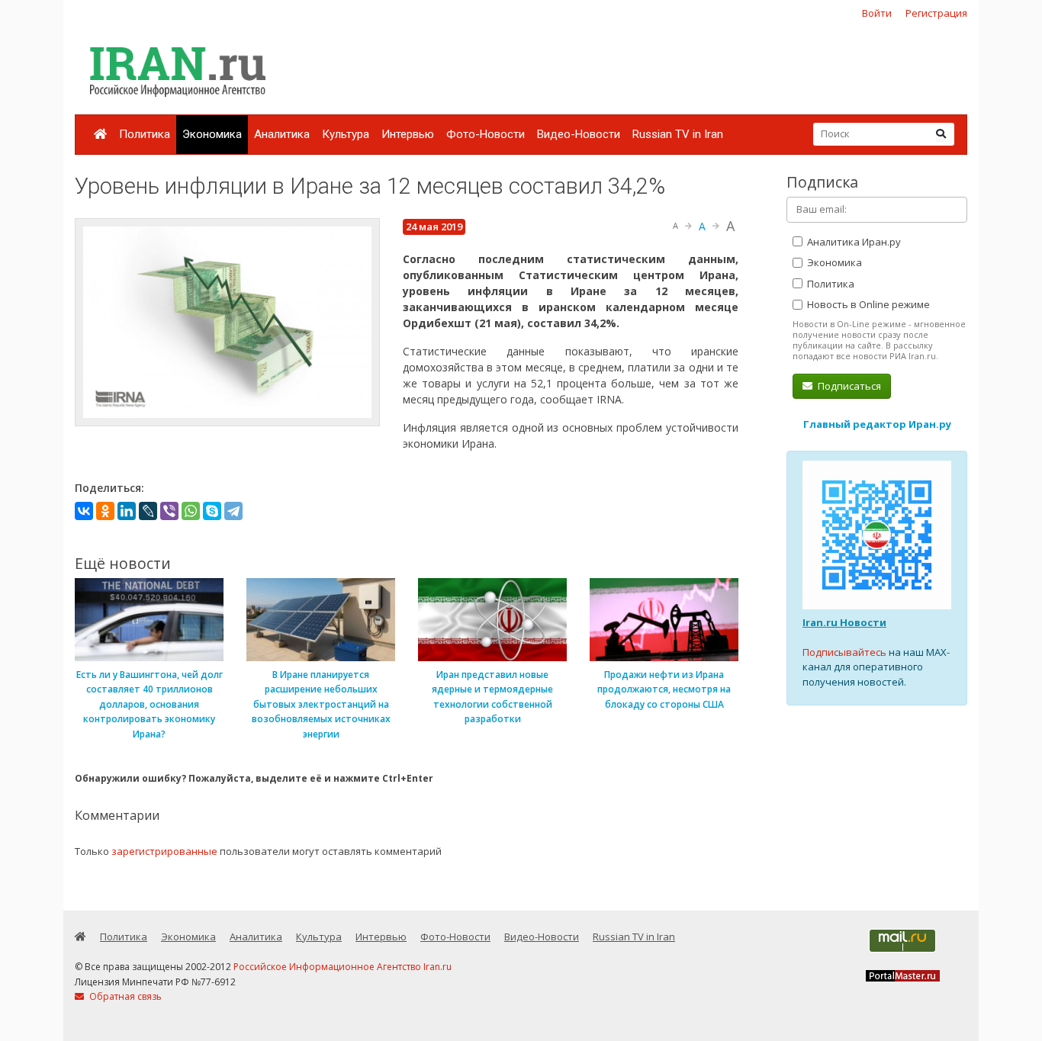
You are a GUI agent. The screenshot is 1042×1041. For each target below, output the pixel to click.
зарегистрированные (164, 851)
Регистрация (936, 13)
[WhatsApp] (191, 511)
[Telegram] (233, 511)
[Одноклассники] (105, 511)
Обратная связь (124, 996)
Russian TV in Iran (677, 134)
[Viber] (169, 511)
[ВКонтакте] (84, 511)
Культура (345, 134)
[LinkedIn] (126, 511)
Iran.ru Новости (844, 622)
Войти (877, 13)
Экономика (212, 134)
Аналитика (282, 134)
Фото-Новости (485, 134)
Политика (144, 134)
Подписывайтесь (844, 652)
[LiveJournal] (148, 511)
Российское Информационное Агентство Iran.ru (342, 966)
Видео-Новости (578, 134)
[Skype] (212, 511)
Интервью (407, 134)
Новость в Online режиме (867, 304)
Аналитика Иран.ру (853, 242)
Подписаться (848, 386)
